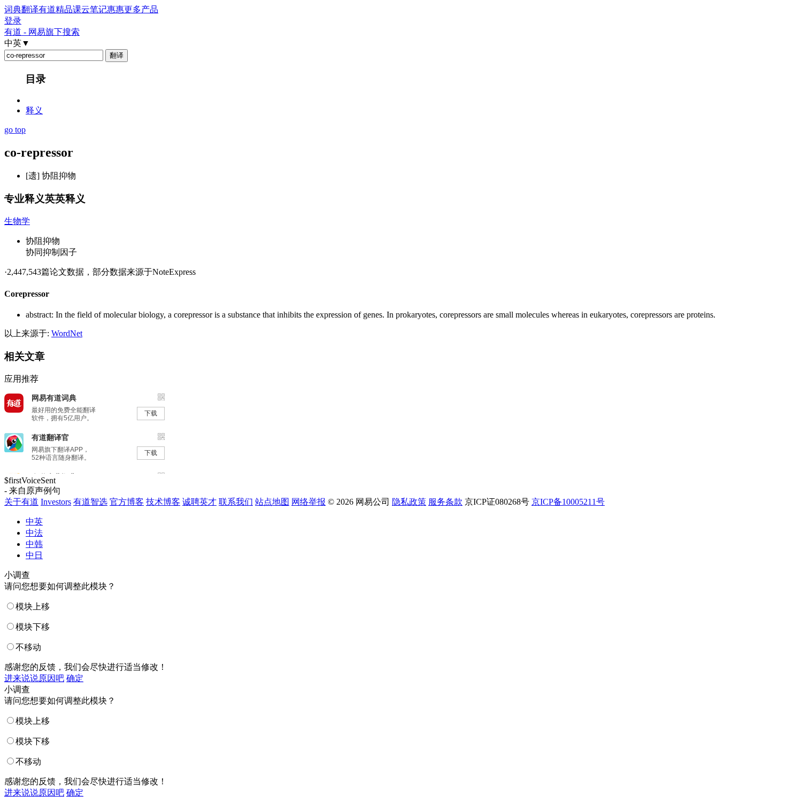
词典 (12, 9)
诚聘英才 (199, 501)
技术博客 (163, 501)
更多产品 (141, 9)
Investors (56, 501)
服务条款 (445, 501)
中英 (34, 521)
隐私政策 (409, 501)
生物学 (17, 221)
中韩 (34, 544)
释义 (34, 110)
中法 (34, 532)
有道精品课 (59, 9)
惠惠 (115, 9)
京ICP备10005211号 (568, 501)
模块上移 (33, 606)
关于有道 (21, 501)
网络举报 (308, 501)
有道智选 (90, 501)
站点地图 (272, 501)
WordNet (66, 333)
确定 (74, 678)
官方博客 (127, 501)
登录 (12, 20)
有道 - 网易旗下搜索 (42, 31)
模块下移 (33, 626)
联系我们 (236, 501)
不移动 (28, 647)
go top (15, 129)
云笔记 (94, 9)
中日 (34, 555)
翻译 (29, 9)
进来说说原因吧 (34, 678)
